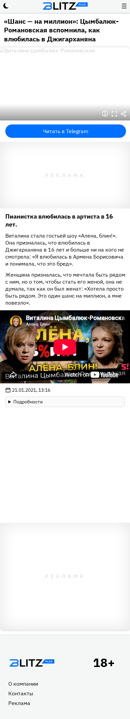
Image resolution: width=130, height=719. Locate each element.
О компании (23, 683)
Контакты (20, 693)
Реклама (19, 703)
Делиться (123, 113)
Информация (105, 113)
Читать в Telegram (65, 131)
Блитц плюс (65, 6)
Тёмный (6, 6)
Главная (31, 663)
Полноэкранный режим (114, 113)
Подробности (28, 402)
